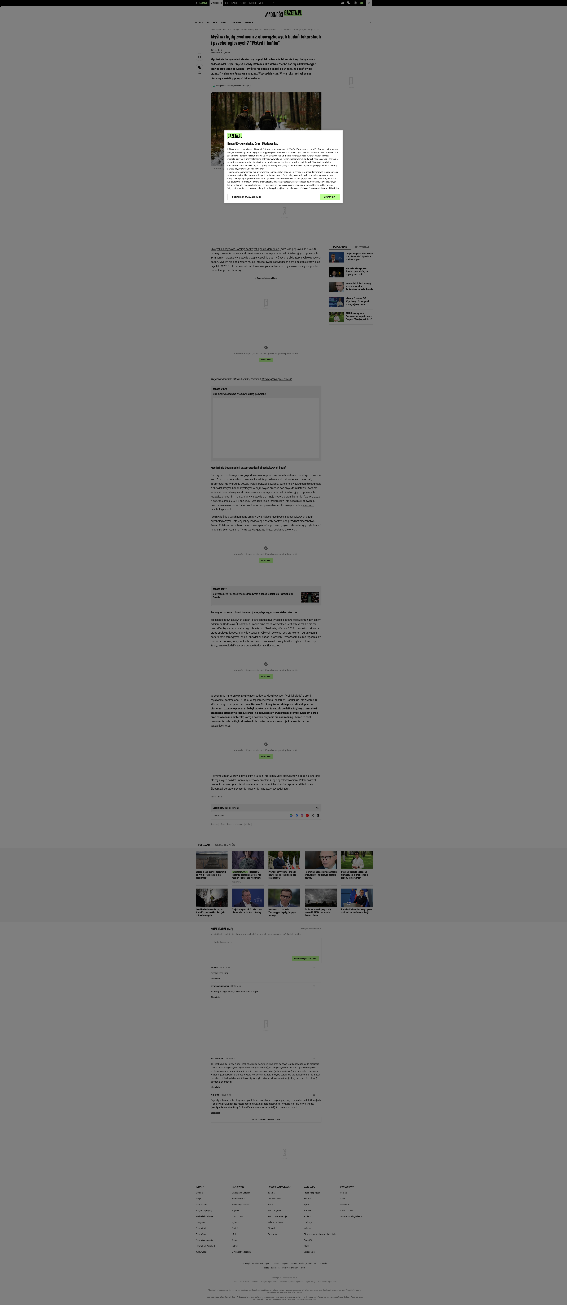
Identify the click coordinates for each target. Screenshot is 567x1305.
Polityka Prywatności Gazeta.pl (315, 188)
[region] (283, 166)
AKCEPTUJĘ (329, 197)
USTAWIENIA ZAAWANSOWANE (246, 197)
